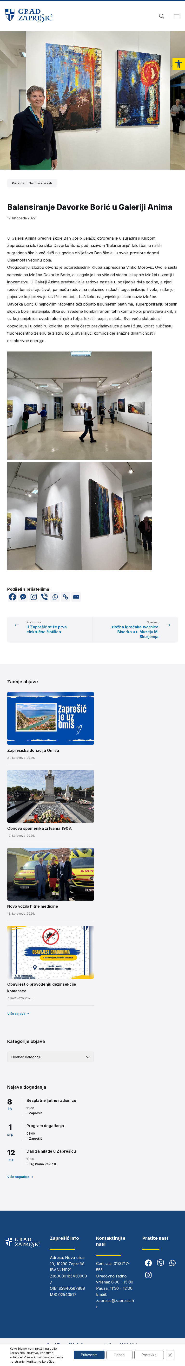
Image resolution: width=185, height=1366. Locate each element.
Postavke (149, 1355)
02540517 (67, 1294)
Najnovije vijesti (40, 183)
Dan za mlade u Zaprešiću (51, 1151)
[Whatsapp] (55, 597)
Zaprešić (36, 1113)
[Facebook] (12, 597)
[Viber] (44, 597)
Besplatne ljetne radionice (51, 1100)
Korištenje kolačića (40, 1361)
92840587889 (72, 1288)
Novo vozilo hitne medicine (32, 906)
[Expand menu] (177, 16)
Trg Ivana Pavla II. (43, 1164)
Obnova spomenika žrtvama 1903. (39, 828)
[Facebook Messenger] (23, 597)
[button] (178, 64)
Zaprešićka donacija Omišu (33, 750)
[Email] (76, 597)
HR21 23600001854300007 (68, 1275)
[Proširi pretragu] (161, 16)
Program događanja (45, 1125)
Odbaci (119, 1355)
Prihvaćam (89, 1355)
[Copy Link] (65, 597)
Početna (18, 183)
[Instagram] (34, 597)
